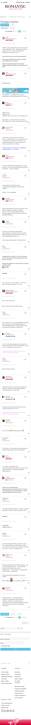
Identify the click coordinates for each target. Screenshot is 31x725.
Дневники (17, 672)
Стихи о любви (4, 672)
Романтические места (20, 695)
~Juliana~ (7, 477)
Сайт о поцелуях (19, 697)
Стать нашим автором (6, 703)
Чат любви (17, 681)
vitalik (6, 37)
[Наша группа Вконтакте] (10, 711)
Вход (1, 634)
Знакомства (18, 676)
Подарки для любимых (6, 676)
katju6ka (4, 533)
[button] (13, 31)
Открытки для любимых (20, 688)
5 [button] (23, 31)
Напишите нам (4, 707)
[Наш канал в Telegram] (5, 711)
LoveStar (4, 175)
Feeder (7, 221)
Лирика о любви (5, 674)
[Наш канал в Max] (2, 711)
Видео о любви (5, 681)
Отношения (4, 678)
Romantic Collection (7, 717)
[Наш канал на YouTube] (13, 711)
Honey (7, 102)
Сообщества (18, 674)
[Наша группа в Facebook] (8, 711)
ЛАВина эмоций (9, 290)
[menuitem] (5, 2)
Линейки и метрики (19, 691)
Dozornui (7, 333)
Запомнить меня (6, 645)
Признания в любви (19, 686)
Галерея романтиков (6, 683)
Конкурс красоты (19, 693)
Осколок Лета (9, 127)
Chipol (3, 312)
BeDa (3, 246)
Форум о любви (18, 678)
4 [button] (21, 31)
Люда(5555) (5, 438)
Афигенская (8, 376)
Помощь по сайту (5, 705)
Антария (7, 198)
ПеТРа (7, 456)
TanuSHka (7, 420)
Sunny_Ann (8, 587)
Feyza (6, 155)
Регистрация (7, 634)
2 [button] (17, 31)
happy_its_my (8, 554)
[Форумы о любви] (15, 5)
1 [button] (15, 31)
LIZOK (6, 72)
